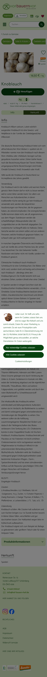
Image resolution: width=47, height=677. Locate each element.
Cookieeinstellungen (23, 361)
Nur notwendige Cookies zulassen (20, 347)
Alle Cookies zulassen (15, 355)
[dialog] (23, 338)
